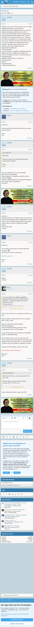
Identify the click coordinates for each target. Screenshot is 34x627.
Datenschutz (28, 602)
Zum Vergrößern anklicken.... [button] (17, 308)
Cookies (4, 600)
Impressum (9, 602)
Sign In (6, 472)
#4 (31, 213)
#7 (31, 293)
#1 (31, 23)
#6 (31, 275)
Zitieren (30, 68)
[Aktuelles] (28, 2)
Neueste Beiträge (6, 499)
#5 (31, 242)
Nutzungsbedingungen (18, 602)
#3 (31, 149)
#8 (31, 369)
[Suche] (32, 2)
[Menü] (2, 2)
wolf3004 (5, 13)
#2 (31, 122)
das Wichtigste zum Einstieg (17, 108)
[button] (4, 418)
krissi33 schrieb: (7, 373)
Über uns (3, 602)
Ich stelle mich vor (8, 523)
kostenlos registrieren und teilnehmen (19, 110)
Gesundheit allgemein (9, 518)
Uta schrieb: (6, 152)
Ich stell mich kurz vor (10, 520)
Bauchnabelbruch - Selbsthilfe (11, 526)
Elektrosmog (7, 507)
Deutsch (11, 600)
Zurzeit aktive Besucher (8, 479)
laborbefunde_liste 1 (7, 256)
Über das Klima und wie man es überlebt (14, 509)
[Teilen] (29, 24)
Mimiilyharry (29, 541)
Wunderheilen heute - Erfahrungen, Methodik (15, 515)
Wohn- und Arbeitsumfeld (10, 512)
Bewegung (7, 529)
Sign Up (17, 472)
